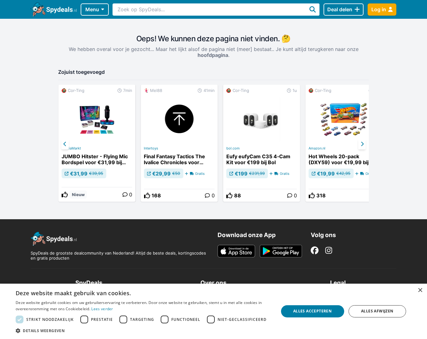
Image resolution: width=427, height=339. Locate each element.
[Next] (362, 144)
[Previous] (65, 144)
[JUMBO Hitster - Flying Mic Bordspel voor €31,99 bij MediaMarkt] (96, 143)
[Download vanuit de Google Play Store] (281, 251)
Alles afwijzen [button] (377, 311)
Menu (92, 9)
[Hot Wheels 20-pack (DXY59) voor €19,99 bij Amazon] (343, 143)
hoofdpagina (213, 55)
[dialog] (213, 311)
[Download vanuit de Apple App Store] (236, 251)
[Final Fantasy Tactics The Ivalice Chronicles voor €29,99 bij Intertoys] (179, 143)
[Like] (65, 194)
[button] (143, 330)
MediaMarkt (71, 148)
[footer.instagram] (329, 250)
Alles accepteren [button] (312, 311)
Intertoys (151, 148)
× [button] (420, 290)
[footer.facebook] (315, 250)
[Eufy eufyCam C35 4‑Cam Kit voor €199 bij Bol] (261, 143)
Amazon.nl (317, 148)
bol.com (233, 148)
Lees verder (102, 308)
